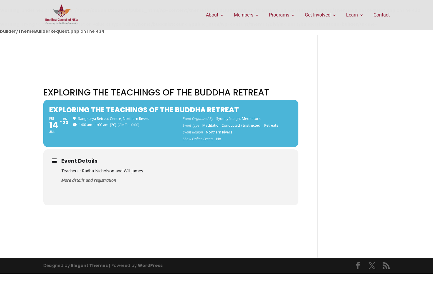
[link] (62, 14)
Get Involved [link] (317, 15)
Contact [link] (381, 15)
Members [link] (243, 15)
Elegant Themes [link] (89, 265)
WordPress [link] (150, 265)
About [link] (212, 15)
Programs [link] (279, 15)
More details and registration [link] (88, 180)
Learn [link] (352, 15)
